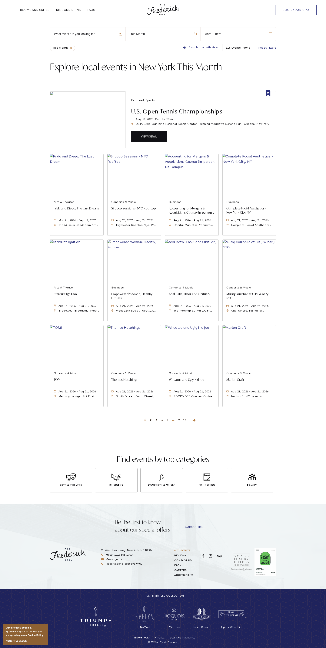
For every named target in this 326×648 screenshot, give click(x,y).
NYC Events (182, 551)
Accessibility (184, 575)
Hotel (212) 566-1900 (118, 554)
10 (184, 420)
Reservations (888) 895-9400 (123, 564)
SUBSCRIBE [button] (194, 527)
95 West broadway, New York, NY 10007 (126, 550)
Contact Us (183, 560)
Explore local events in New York (136, 67)
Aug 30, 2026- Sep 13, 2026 (154, 119)
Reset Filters (267, 48)
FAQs (91, 10)
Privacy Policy (142, 638)
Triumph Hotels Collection (163, 596)
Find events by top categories (163, 458)
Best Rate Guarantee (182, 638)
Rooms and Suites (34, 10)
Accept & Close (16, 641)
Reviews (180, 555)
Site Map (160, 638)
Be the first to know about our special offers (143, 525)
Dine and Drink (68, 10)
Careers (180, 570)
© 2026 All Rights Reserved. (163, 642)
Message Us (114, 559)
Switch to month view (200, 47)
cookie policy (36, 635)
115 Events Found (238, 48)
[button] (149, 136)
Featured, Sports (143, 100)
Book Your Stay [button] (295, 12)
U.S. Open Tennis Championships (176, 111)
